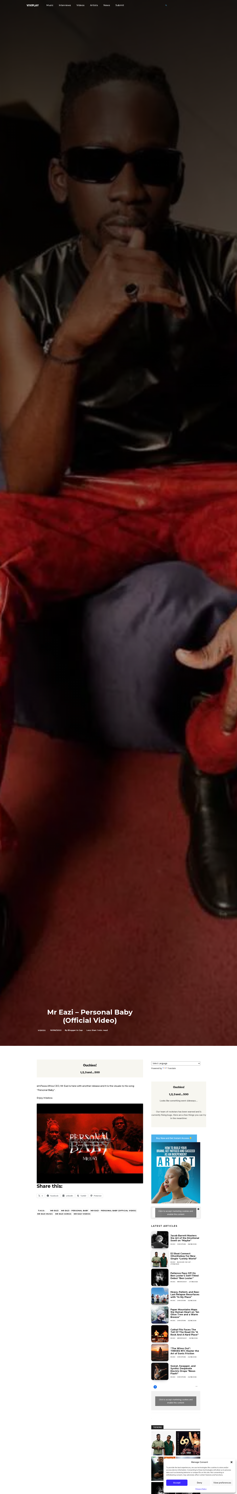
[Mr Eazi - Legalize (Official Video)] (163, 1469)
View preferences (222, 1482)
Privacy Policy (201, 1489)
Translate (171, 1068)
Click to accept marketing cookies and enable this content (90, 1143)
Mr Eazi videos (82, 1214)
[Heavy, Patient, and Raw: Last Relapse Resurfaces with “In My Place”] (159, 1296)
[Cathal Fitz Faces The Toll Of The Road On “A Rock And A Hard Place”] (159, 1333)
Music (173, 1244)
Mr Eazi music (45, 1214)
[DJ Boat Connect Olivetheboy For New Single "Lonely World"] (163, 1443)
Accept (176, 1482)
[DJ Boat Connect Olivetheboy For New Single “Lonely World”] (159, 1258)
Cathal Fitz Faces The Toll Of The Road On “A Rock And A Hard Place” (184, 1332)
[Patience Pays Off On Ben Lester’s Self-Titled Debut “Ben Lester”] (159, 1277)
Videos (42, 1030)
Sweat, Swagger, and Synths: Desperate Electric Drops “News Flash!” (183, 1370)
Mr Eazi (54, 1211)
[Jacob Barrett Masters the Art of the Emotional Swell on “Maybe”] (159, 1239)
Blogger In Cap (75, 1030)
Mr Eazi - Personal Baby (74, 1211)
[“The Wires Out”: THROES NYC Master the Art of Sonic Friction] (159, 1352)
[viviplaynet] (32, 5)
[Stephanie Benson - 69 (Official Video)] (188, 1443)
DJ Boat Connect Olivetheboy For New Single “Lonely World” (183, 1256)
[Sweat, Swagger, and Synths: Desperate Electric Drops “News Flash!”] (159, 1371)
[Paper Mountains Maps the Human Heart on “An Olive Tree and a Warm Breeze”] (159, 1315)
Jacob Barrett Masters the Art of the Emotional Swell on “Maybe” (184, 1238)
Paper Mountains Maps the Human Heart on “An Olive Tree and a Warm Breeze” (184, 1313)
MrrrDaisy (182, 1282)
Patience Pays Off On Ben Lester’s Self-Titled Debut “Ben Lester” (184, 1276)
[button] (231, 1462)
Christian (181, 1244)
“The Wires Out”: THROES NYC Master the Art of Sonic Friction (184, 1351)
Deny (199, 1482)
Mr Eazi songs (63, 1214)
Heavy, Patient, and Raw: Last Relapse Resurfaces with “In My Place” (184, 1294)
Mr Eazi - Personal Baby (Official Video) (113, 1211)
